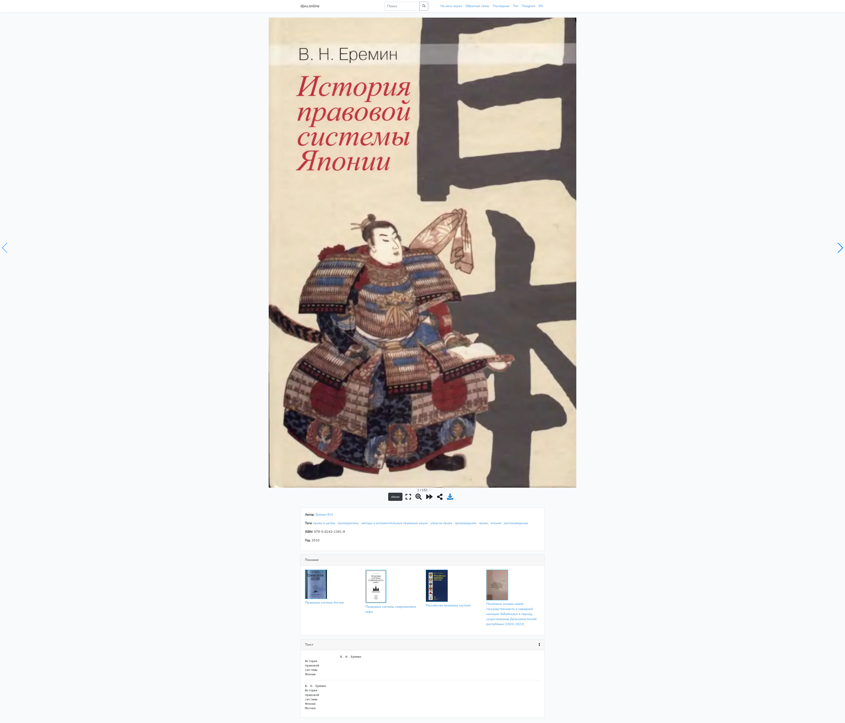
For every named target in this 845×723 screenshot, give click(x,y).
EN (541, 6)
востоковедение (517, 523)
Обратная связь (477, 6)
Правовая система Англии (324, 602)
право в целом (325, 523)
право (484, 523)
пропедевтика (349, 523)
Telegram (528, 6)
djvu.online (310, 6)
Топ (515, 6)
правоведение (466, 523)
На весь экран (451, 6)
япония (497, 523)
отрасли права (442, 523)
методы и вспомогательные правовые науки (395, 523)
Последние (501, 6)
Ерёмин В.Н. (324, 514)
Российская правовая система (448, 605)
